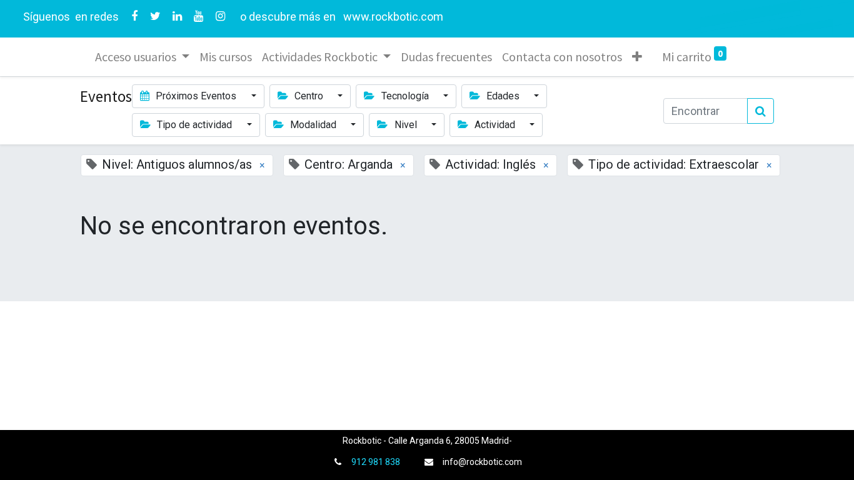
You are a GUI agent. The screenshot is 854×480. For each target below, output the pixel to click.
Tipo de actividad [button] (194, 125)
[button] (637, 56)
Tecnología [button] (405, 96)
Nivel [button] (405, 125)
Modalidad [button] (313, 125)
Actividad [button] (495, 125)
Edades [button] (503, 96)
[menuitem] (225, 56)
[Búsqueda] (760, 111)
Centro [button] (309, 96)
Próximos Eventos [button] (196, 96)
